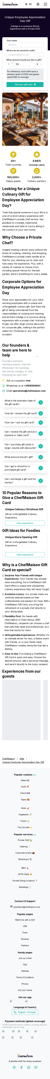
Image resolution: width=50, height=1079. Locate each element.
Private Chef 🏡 (25, 840)
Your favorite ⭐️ (25, 827)
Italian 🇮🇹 (25, 780)
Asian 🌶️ (25, 808)
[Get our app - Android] (32, 1001)
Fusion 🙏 (25, 821)
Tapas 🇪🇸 (25, 799)
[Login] (38, 4)
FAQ (25, 964)
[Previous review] (6, 716)
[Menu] (45, 4)
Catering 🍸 (25, 846)
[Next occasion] (44, 516)
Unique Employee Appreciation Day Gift (23, 762)
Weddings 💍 (25, 887)
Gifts (22, 758)
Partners (25, 945)
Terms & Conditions (25, 977)
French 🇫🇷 (25, 793)
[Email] (36, 1068)
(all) (34, 775)
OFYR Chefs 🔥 (25, 874)
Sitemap (25, 971)
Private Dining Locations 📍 (25, 880)
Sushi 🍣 (25, 786)
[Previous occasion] (6, 516)
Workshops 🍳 (25, 859)
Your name (12, 40)
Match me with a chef (25, 920)
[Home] (10, 4)
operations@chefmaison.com (26, 907)
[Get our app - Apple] (16, 1001)
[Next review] (44, 716)
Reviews (25, 939)
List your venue (25, 990)
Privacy (25, 984)
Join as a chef (25, 958)
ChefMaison (8, 758)
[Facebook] (21, 1068)
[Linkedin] (28, 1068)
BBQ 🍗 (25, 868)
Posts (25, 932)
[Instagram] (14, 1068)
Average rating (36, 164)
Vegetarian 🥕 (25, 814)
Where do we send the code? (21, 50)
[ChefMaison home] (25, 1056)
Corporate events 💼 (25, 853)
